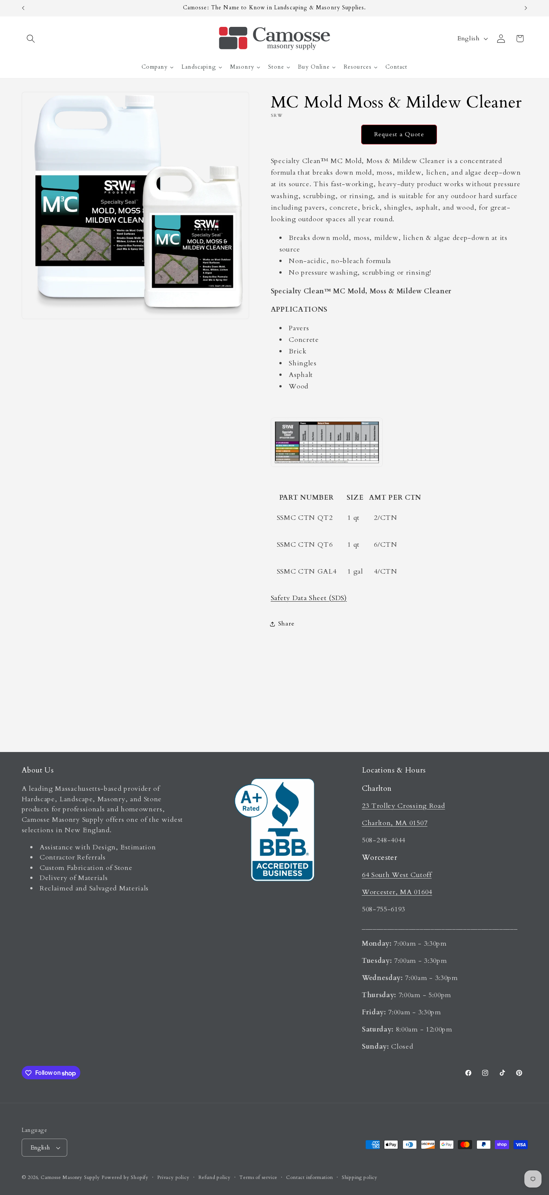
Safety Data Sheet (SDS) (309, 598)
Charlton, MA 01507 (394, 822)
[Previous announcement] (23, 8)
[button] (31, 38)
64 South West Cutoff (397, 874)
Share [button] (286, 624)
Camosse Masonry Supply (70, 1177)
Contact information (309, 1177)
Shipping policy (360, 1177)
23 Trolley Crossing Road (403, 805)
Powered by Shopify (125, 1177)
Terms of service (258, 1177)
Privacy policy (173, 1177)
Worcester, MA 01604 (397, 891)
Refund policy (214, 1177)
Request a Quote (399, 134)
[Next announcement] (526, 8)
